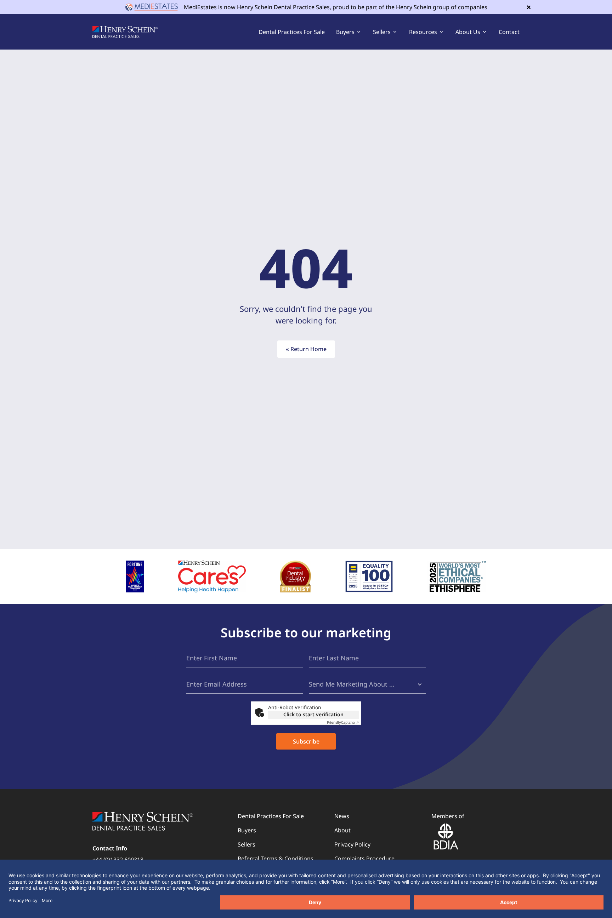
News (341, 816)
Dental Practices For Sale (292, 32)
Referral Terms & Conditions (275, 858)
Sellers (246, 844)
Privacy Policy (352, 844)
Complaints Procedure (364, 858)
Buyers (247, 830)
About (342, 830)
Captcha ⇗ (343, 722)
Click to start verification (313, 714)
